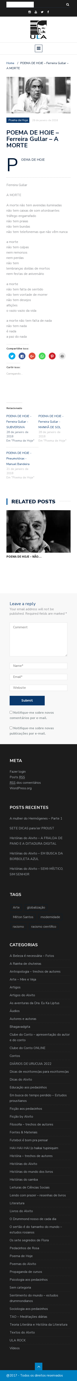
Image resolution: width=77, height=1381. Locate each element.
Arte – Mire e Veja (23, 979)
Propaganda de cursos (26, 1272)
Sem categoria (20, 1287)
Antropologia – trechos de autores (35, 971)
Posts (17, 777)
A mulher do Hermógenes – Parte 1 (36, 818)
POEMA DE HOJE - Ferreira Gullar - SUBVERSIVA (18, 421)
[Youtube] (35, 12)
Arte (16, 907)
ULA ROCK (18, 1340)
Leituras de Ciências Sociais (30, 1187)
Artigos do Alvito (22, 995)
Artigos (15, 987)
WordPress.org (21, 788)
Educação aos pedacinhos (28, 1087)
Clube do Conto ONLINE (27, 1048)
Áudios (15, 1011)
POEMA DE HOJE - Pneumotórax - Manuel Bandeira (18, 458)
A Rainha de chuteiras (25, 964)
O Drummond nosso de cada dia (33, 1219)
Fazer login (18, 771)
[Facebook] (48, 12)
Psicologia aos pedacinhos (29, 1280)
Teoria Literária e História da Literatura (38, 1324)
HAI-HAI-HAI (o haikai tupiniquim (34, 1148)
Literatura (17, 1203)
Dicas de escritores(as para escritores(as (39, 1071)
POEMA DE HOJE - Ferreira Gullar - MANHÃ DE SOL (51, 421)
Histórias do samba (24, 1179)
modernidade (50, 917)
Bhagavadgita (20, 1027)
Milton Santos (23, 917)
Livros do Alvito (21, 1211)
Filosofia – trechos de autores (31, 1124)
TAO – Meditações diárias (28, 1317)
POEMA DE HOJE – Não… (23, 556)
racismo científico (43, 926)
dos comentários (25, 783)
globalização (36, 907)
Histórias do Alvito (23, 1164)
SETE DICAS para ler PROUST (32, 828)
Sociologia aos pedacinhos (29, 1309)
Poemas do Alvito (23, 1264)
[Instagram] (29, 12)
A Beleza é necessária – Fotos (32, 956)
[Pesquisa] (67, 4)
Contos (15, 1056)
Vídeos (15, 1348)
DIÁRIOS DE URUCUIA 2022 (30, 1064)
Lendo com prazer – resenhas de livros (38, 1195)
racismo (18, 926)
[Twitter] (42, 12)
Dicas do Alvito (21, 1079)
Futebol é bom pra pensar (29, 1140)
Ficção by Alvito (21, 1116)
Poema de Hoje (21, 1256)
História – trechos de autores (31, 1156)
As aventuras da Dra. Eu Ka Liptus (34, 1003)
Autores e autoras (23, 1019)
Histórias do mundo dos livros (31, 1172)
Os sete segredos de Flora (29, 1240)
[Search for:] (20, 4)
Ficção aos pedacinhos (26, 1109)
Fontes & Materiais (23, 1132)
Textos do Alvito (22, 1332)
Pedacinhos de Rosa (24, 1248)
